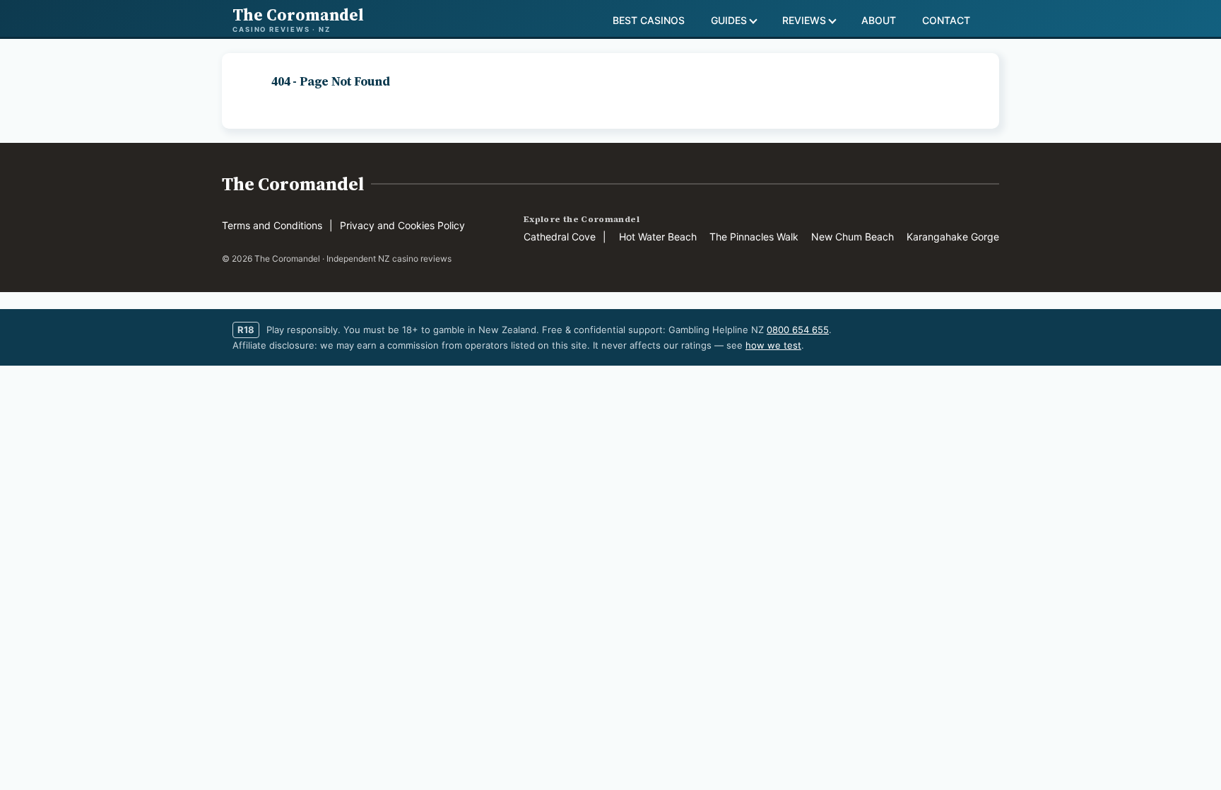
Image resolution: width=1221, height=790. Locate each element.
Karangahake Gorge (953, 237)
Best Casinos (649, 20)
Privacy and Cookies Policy (402, 225)
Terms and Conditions (272, 225)
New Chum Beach (852, 237)
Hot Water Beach (658, 237)
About (878, 20)
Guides (729, 20)
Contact (946, 20)
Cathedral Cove (560, 237)
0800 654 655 (798, 329)
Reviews (804, 20)
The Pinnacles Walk (753, 237)
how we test (773, 345)
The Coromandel (293, 184)
